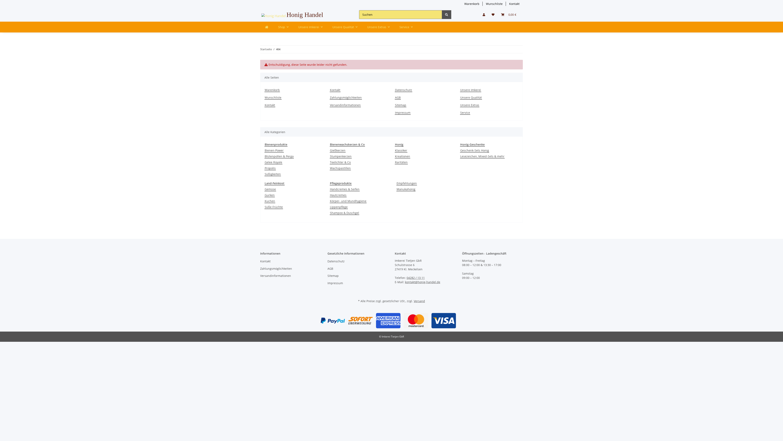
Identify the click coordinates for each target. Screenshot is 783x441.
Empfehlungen (407, 183)
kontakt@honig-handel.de (422, 282)
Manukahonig (406, 189)
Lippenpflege (339, 207)
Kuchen (270, 201)
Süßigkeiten (273, 174)
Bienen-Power (274, 150)
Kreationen (402, 156)
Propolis (270, 168)
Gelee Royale (273, 162)
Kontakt (514, 4)
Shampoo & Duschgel (344, 213)
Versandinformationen (345, 105)
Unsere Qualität (471, 97)
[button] (483, 15)
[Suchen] (446, 14)
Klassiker (401, 150)
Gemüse (270, 189)
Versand (419, 301)
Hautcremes (338, 195)
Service (465, 113)
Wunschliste (494, 4)
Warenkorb (471, 4)
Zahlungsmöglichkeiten (346, 97)
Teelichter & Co (340, 162)
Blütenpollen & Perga (279, 156)
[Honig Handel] (266, 27)
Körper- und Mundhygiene (348, 201)
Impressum (402, 113)
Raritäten (401, 162)
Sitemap (400, 105)
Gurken (270, 195)
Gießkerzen (337, 150)
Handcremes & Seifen (344, 189)
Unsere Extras (469, 105)
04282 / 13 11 (416, 278)
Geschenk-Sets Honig (474, 150)
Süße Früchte (274, 207)
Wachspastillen (340, 168)
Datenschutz (403, 90)
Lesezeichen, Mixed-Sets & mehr (482, 156)
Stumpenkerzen (341, 156)
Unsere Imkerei (470, 90)
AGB (398, 97)
